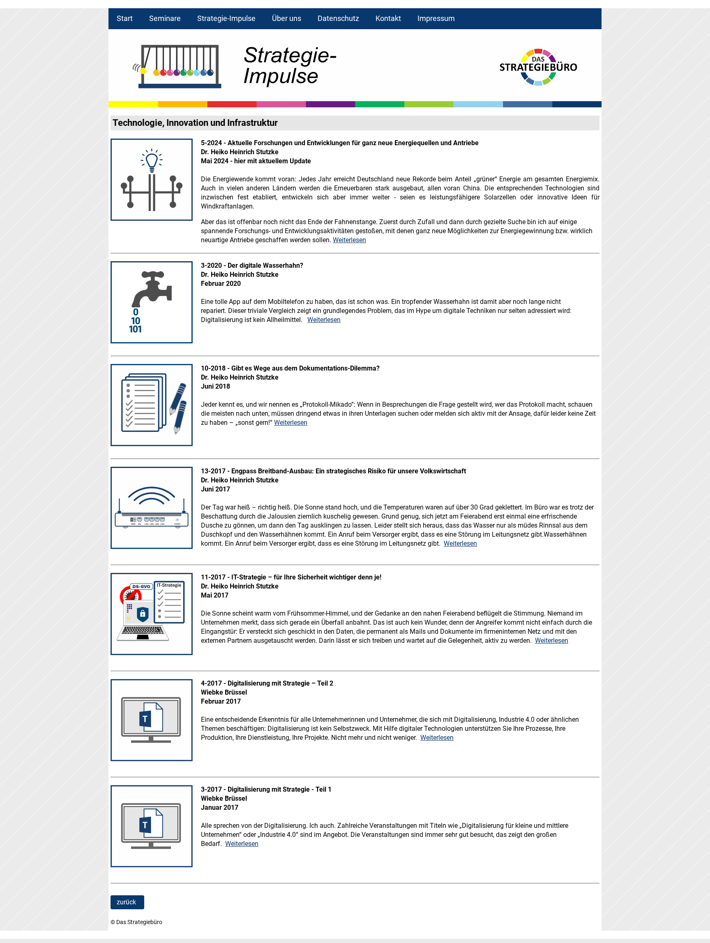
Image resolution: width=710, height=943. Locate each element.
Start (125, 18)
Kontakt (388, 18)
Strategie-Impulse (226, 18)
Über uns (286, 18)
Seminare (165, 18)
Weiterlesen (349, 240)
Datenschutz (338, 18)
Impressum (436, 18)
